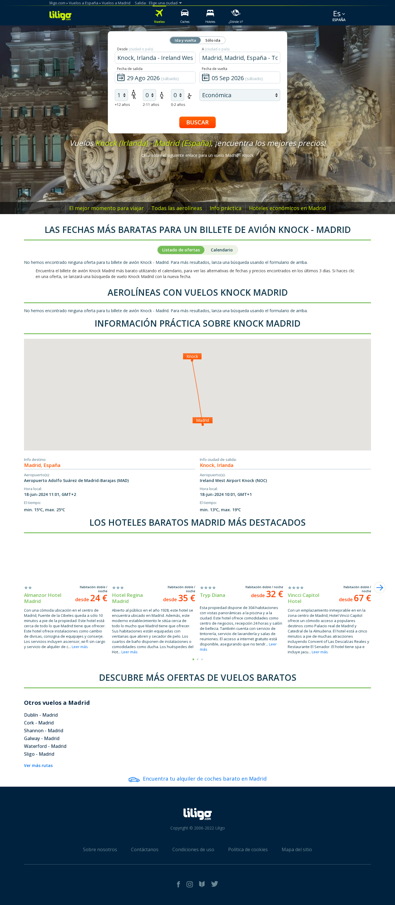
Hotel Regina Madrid (127, 598)
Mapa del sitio (297, 849)
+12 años (122, 104)
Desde (135, 49)
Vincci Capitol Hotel (303, 598)
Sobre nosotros (100, 849)
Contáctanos (144, 849)
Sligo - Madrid (39, 754)
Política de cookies (248, 849)
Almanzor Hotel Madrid (42, 598)
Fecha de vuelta (214, 68)
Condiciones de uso (193, 849)
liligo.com (57, 2)
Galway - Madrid (42, 738)
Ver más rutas (38, 765)
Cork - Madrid (39, 723)
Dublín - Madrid (41, 715)
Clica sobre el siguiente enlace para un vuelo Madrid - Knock (197, 155)
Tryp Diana (212, 595)
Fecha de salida (130, 68)
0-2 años (178, 104)
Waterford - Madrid (45, 746)
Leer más (80, 646)
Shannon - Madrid (43, 730)
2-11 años (151, 104)
